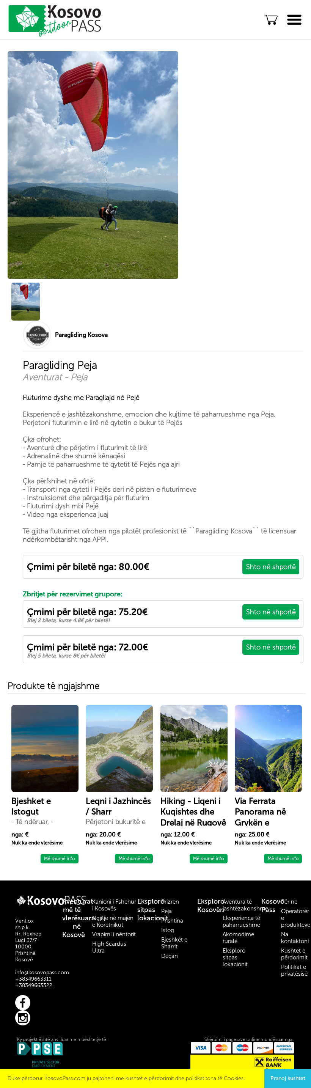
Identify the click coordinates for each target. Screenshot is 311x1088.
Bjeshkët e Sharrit (174, 943)
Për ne (289, 901)
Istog (167, 930)
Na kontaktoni (295, 938)
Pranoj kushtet (287, 1078)
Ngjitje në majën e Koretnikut (113, 921)
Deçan (169, 956)
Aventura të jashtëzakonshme (245, 905)
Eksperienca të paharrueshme (241, 921)
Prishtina (172, 920)
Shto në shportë (271, 567)
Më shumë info (59, 858)
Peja (166, 911)
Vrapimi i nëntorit (114, 934)
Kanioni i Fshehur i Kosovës (114, 905)
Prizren (170, 901)
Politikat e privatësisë (294, 970)
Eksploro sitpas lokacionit (152, 909)
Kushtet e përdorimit (294, 954)
